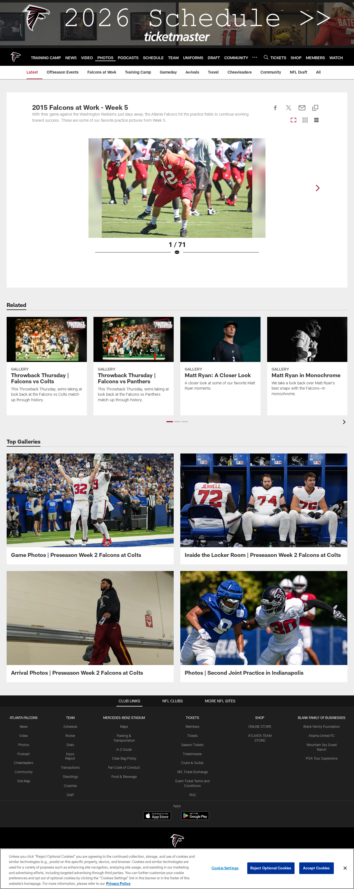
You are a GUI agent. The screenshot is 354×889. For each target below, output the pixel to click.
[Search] (266, 57)
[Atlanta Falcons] (177, 841)
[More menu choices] (255, 57)
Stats (70, 745)
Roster (70, 735)
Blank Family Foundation (321, 726)
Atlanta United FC (322, 735)
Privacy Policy (118, 883)
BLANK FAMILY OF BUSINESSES (321, 717)
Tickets (192, 735)
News (24, 726)
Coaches (70, 786)
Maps (124, 726)
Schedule (70, 726)
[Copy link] (315, 108)
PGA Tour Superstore (321, 758)
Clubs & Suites (192, 763)
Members (192, 726)
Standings (70, 776)
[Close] (345, 868)
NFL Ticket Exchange (192, 772)
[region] (177, 868)
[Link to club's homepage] (15, 57)
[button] (169, 422)
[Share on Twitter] (288, 111)
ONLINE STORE (259, 726)
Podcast (23, 754)
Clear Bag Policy (124, 758)
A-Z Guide (124, 749)
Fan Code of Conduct (124, 767)
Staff (70, 795)
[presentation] (345, 423)
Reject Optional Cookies (270, 868)
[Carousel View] (293, 120)
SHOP (259, 717)
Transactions (70, 767)
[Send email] (302, 111)
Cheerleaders (23, 763)
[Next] (317, 188)
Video (23, 735)
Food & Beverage (124, 776)
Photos (23, 745)
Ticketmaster (192, 754)
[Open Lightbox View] (177, 200)
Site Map (23, 781)
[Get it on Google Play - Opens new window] (195, 818)
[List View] (316, 120)
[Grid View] (305, 120)
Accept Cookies (316, 868)
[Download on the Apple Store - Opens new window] (157, 816)
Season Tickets (192, 745)
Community (24, 772)
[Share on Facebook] (275, 111)
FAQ (192, 795)
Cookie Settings (225, 868)
